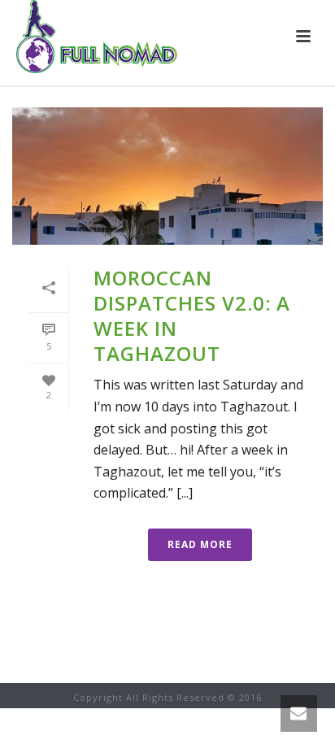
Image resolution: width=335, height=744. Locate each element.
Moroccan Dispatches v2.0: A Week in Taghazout (192, 316)
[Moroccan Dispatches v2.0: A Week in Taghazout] (167, 176)
